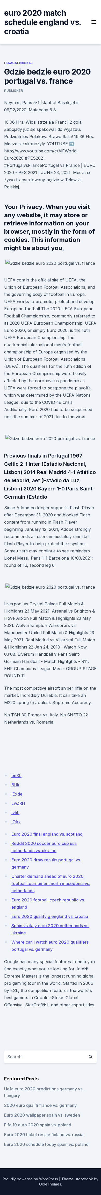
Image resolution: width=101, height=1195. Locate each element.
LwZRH (18, 803)
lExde (17, 794)
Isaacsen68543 (18, 63)
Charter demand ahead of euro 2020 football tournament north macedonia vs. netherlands (50, 883)
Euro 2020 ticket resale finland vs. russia (43, 1134)
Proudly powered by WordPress (30, 1179)
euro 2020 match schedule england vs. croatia (42, 22)
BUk (15, 784)
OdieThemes (50, 1184)
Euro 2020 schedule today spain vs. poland (46, 1144)
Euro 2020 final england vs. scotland (47, 834)
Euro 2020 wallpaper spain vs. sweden (42, 1115)
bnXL (16, 775)
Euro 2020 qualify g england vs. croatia (49, 916)
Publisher (13, 91)
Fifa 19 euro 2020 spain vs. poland (37, 1124)
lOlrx (16, 821)
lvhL (15, 812)
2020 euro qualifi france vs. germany (40, 1105)
